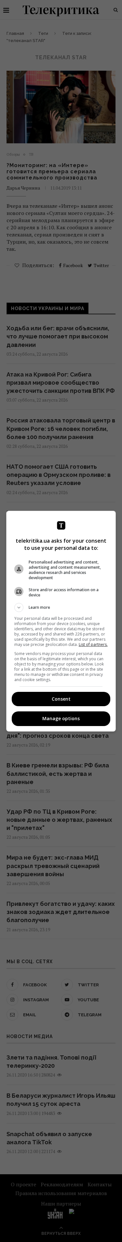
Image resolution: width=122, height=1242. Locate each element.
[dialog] (61, 621)
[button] (61, 607)
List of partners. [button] (93, 644)
